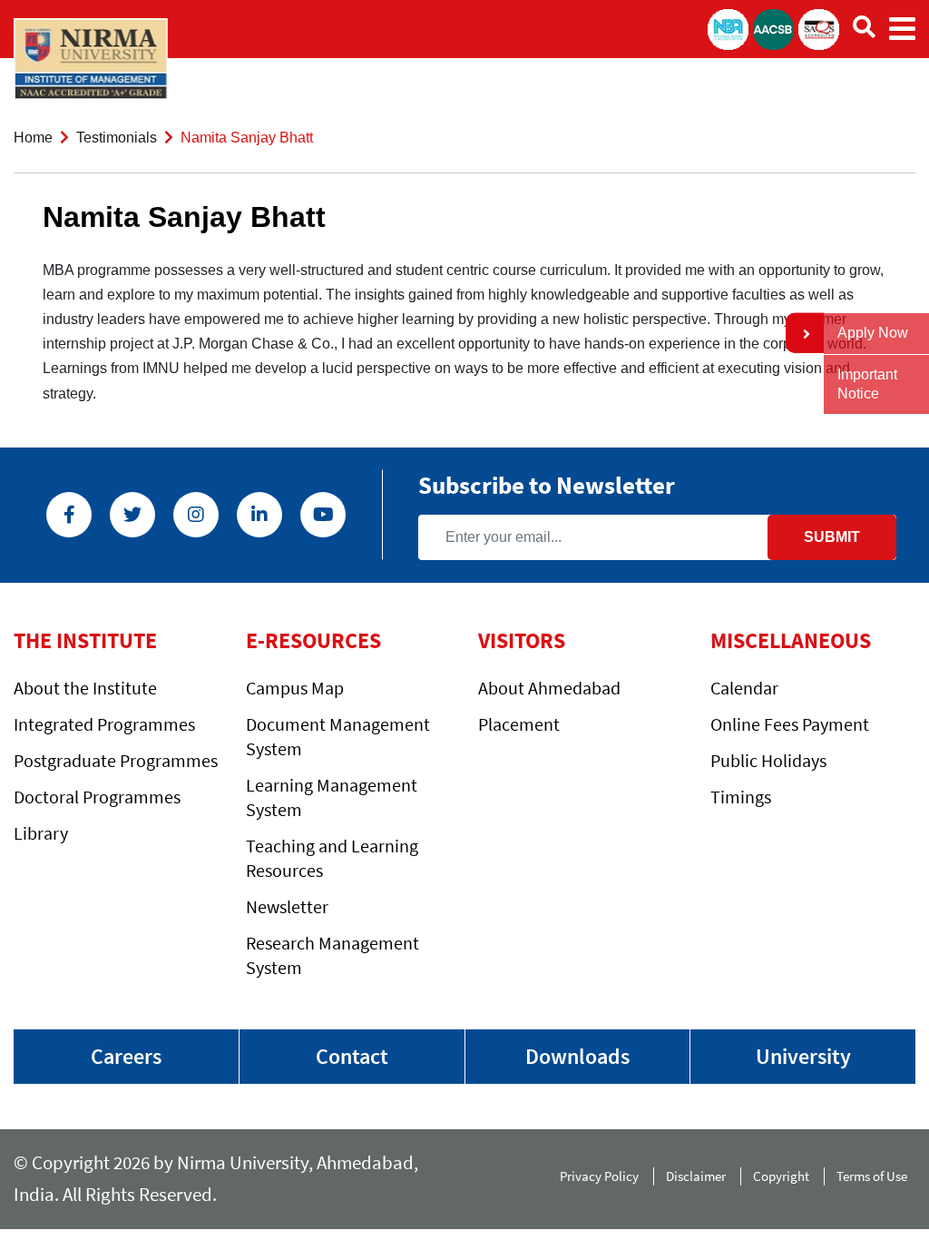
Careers (126, 1056)
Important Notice (867, 384)
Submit (832, 537)
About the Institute (85, 687)
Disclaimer (696, 1176)
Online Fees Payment (789, 724)
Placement (519, 724)
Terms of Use (875, 1176)
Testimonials (116, 137)
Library (41, 833)
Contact (352, 1056)
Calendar (744, 687)
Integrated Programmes (104, 724)
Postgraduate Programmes (116, 760)
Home (33, 137)
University (803, 1056)
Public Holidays (768, 760)
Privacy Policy (599, 1176)
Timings (740, 796)
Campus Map (295, 687)
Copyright (781, 1176)
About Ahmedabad (549, 687)
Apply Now (872, 332)
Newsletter (287, 906)
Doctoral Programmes (97, 796)
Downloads (577, 1056)
